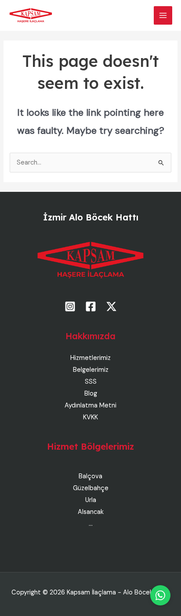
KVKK (90, 417)
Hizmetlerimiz (90, 358)
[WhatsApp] (160, 595)
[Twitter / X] (111, 306)
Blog (90, 393)
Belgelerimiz (91, 370)
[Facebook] (90, 306)
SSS (91, 382)
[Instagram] (70, 306)
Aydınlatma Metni (90, 405)
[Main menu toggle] (163, 15)
